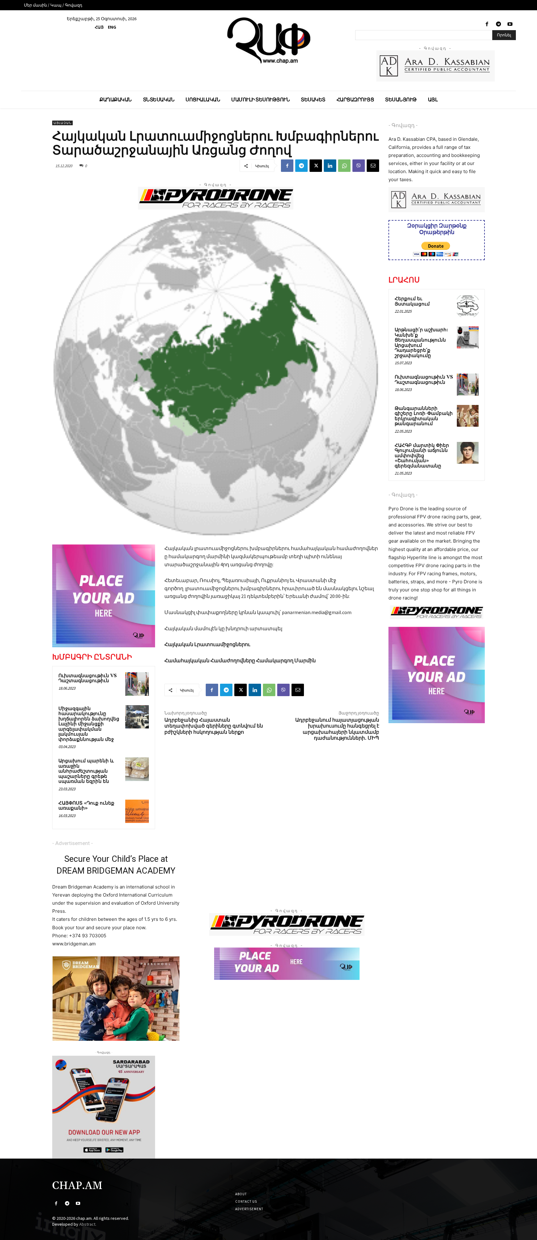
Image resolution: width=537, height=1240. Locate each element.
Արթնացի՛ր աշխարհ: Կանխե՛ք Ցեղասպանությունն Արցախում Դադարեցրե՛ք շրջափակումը (421, 343)
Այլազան (62, 123)
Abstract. (87, 1224)
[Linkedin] (330, 165)
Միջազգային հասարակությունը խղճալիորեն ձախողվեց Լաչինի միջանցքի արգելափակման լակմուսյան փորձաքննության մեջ (88, 724)
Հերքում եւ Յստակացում (412, 301)
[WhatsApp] (344, 165)
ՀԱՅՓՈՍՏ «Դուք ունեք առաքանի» (86, 805)
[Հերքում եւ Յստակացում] (468, 306)
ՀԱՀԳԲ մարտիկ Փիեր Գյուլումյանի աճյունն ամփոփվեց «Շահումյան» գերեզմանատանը (422, 456)
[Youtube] (510, 24)
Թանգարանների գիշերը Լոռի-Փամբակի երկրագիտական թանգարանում (424, 416)
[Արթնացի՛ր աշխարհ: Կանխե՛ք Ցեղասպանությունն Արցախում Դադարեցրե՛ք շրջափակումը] (468, 337)
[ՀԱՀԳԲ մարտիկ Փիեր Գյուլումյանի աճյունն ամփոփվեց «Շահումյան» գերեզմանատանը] (468, 453)
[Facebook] (487, 24)
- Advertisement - (72, 843)
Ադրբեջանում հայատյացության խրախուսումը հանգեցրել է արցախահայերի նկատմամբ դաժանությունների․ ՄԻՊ (337, 729)
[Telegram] (498, 24)
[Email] (373, 165)
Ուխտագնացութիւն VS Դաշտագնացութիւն (87, 678)
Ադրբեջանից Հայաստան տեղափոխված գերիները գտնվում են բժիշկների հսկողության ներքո (213, 726)
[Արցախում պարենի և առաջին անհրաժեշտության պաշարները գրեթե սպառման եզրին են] (137, 769)
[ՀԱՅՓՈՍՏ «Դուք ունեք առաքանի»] (137, 811)
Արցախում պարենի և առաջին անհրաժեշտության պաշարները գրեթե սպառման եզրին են (86, 771)
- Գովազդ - (403, 125)
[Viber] (358, 165)
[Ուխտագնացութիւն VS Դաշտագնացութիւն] (137, 684)
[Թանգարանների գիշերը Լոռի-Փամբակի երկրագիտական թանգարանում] (468, 416)
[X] (316, 165)
